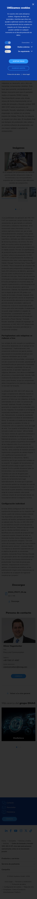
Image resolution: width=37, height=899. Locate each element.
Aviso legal (26, 74)
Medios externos (23, 47)
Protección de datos (13, 74)
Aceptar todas (18, 61)
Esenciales (26, 43)
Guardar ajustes (18, 68)
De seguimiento (24, 51)
